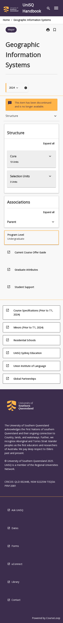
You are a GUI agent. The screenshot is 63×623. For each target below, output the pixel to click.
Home (6, 20)
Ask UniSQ (17, 510)
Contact (16, 599)
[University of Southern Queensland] (11, 10)
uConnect (17, 564)
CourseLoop (53, 618)
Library (15, 581)
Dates (15, 528)
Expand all (48, 143)
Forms (15, 546)
